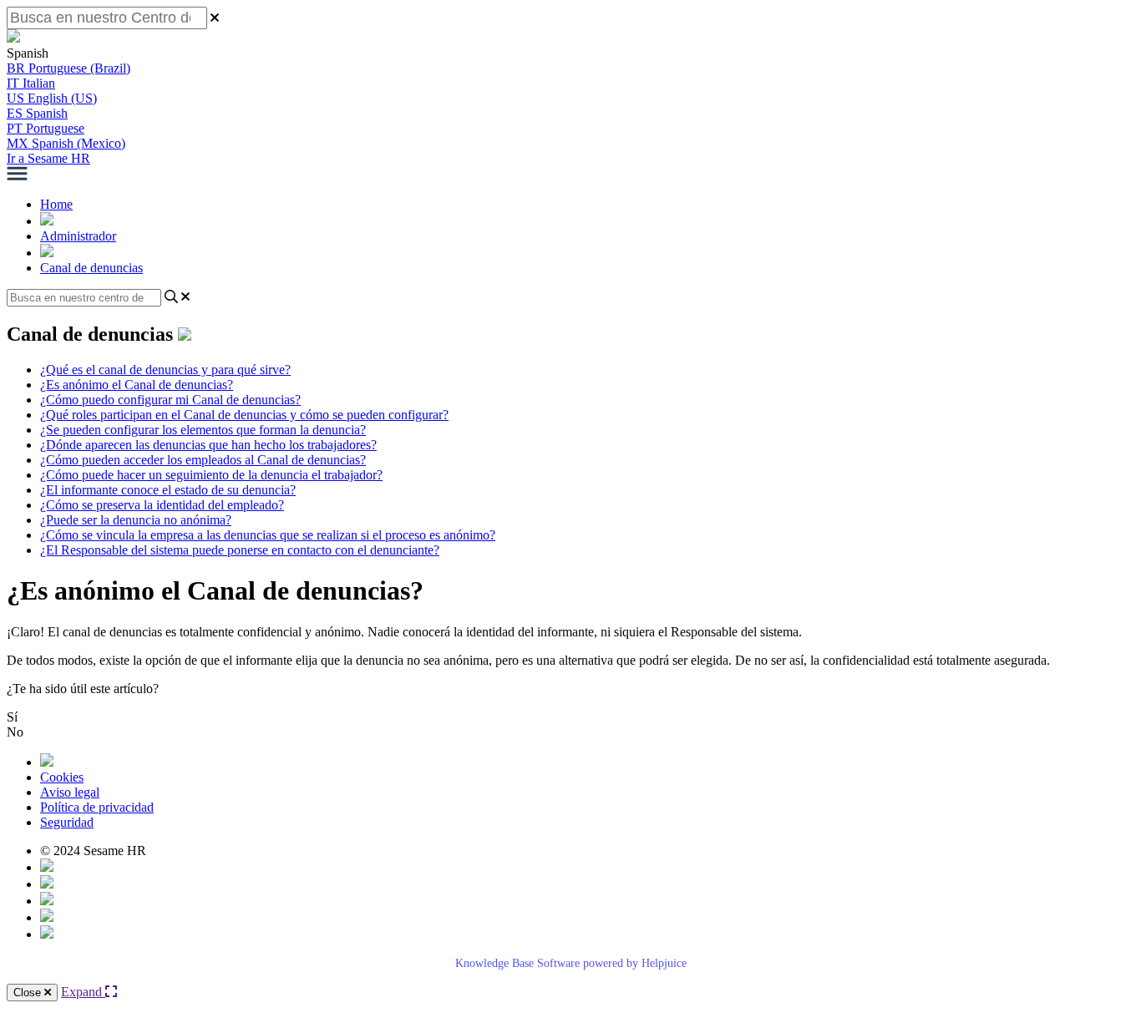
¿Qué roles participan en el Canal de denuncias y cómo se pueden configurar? (244, 415)
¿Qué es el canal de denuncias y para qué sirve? (165, 369)
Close (28, 992)
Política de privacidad (97, 807)
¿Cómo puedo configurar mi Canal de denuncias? (170, 400)
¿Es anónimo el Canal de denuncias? (136, 384)
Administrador (78, 236)
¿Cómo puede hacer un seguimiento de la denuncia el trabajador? (211, 475)
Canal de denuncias (91, 268)
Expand (83, 992)
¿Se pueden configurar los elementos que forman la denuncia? (203, 430)
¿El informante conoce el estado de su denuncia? (168, 490)
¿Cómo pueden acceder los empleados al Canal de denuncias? (203, 460)
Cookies (62, 777)
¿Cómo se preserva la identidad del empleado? (162, 505)
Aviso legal (69, 792)
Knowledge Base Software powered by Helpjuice (571, 963)
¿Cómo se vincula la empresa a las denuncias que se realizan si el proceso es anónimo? (267, 535)
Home (56, 204)
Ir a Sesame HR (48, 158)
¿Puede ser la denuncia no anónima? (135, 520)
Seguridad (67, 822)
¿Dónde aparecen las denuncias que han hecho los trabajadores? (208, 445)
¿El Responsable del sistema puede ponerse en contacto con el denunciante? (239, 550)
